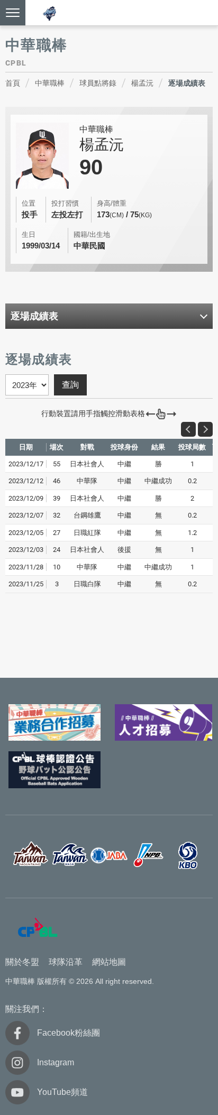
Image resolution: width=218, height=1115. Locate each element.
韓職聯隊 (188, 855)
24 (56, 550)
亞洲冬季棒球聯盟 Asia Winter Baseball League (50, 13)
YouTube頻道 (62, 1092)
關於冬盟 (22, 961)
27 (56, 533)
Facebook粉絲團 (68, 1032)
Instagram (55, 1062)
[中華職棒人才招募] (163, 722)
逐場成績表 (186, 83)
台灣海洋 (69, 855)
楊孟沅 (142, 83)
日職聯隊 (148, 855)
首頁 (12, 83)
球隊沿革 (66, 961)
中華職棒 (50, 83)
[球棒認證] (54, 769)
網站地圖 (109, 961)
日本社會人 (109, 855)
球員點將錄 (97, 83)
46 (56, 481)
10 (56, 567)
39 (56, 498)
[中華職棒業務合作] (54, 722)
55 (56, 464)
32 (56, 515)
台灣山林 (30, 855)
